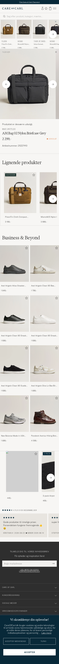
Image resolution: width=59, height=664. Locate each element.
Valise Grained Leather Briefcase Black (39, 44)
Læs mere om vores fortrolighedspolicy (29, 570)
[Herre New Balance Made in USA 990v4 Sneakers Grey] (14, 413)
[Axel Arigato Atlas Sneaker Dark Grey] (14, 283)
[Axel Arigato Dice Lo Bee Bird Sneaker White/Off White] (44, 383)
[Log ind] (42, 8)
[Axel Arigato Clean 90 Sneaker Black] (14, 333)
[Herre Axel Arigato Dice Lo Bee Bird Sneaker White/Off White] (44, 363)
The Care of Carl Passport (29, 2)
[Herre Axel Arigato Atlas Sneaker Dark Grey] (14, 263)
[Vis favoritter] (46, 8)
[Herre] (22, 471)
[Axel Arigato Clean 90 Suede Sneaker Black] (14, 383)
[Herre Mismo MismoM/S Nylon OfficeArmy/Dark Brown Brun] (24, 29)
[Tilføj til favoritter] (33, 175)
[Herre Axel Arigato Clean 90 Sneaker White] (44, 313)
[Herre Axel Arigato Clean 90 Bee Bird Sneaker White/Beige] (44, 263)
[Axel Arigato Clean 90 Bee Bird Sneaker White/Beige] (44, 283)
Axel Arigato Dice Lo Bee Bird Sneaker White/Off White (44, 385)
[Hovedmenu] (54, 8)
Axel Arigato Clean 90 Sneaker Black (14, 335)
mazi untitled (9, 129)
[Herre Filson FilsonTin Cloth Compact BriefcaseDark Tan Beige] (8, 29)
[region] (29, 525)
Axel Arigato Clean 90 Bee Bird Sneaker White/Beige (42, 285)
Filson (4, 41)
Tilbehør (6, 52)
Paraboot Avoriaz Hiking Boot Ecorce (44, 436)
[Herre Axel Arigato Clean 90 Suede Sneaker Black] (14, 363)
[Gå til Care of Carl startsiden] (12, 8)
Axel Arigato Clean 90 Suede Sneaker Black (13, 385)
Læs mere (46, 633)
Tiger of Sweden (40, 41)
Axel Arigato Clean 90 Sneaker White (44, 335)
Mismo (20, 41)
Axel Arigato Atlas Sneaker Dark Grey (12, 285)
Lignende (22, 162)
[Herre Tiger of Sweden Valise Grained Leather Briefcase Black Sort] (40, 29)
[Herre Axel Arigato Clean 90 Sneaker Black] (14, 313)
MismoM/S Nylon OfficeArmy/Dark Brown (23, 44)
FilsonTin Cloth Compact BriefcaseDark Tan (7, 44)
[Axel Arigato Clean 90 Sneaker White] (44, 333)
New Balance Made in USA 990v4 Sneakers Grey (12, 436)
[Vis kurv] (50, 8)
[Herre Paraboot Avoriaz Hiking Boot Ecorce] (44, 413)
